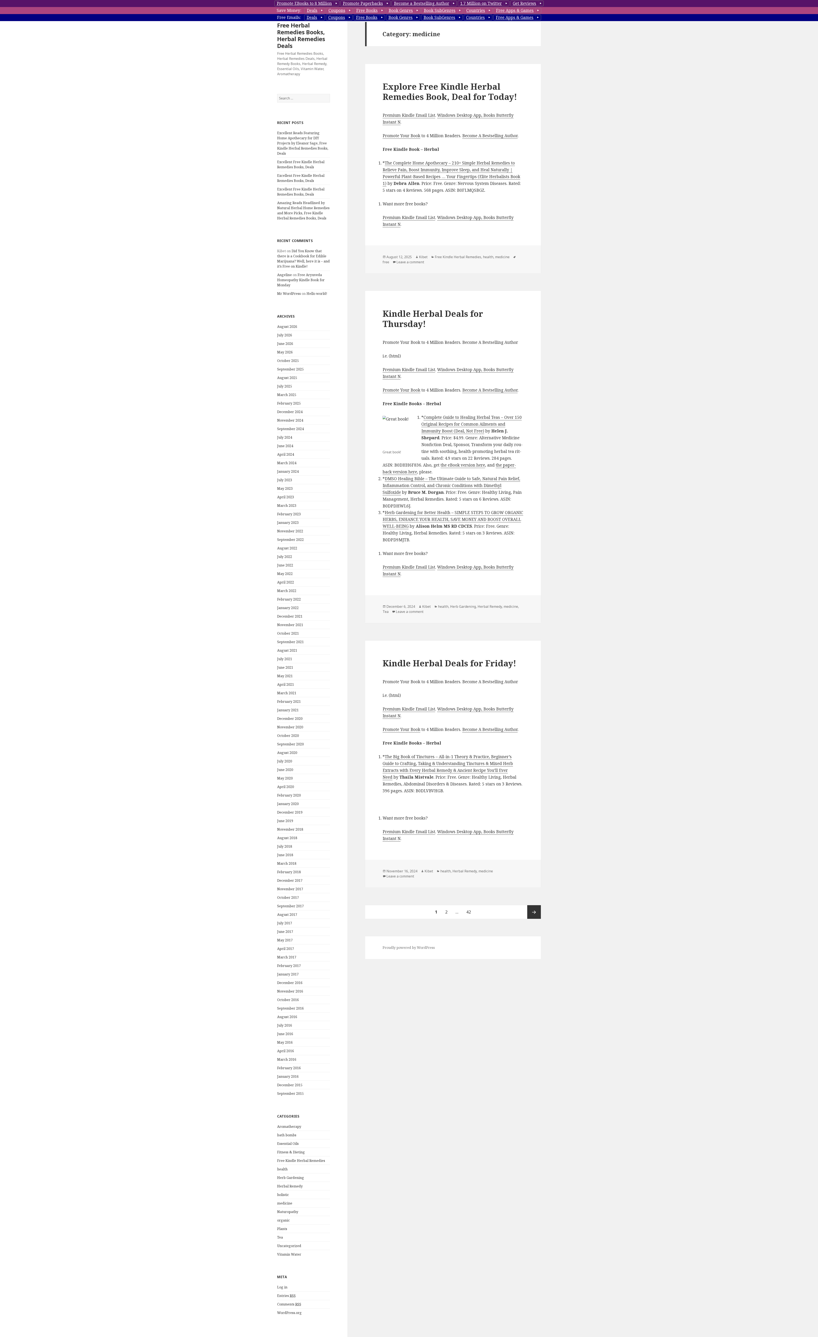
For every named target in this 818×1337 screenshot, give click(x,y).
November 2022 (290, 531)
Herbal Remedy (290, 1186)
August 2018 (287, 838)
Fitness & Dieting (291, 1152)
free (386, 262)
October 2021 (288, 633)
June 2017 (285, 931)
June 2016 (285, 1034)
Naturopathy (287, 1211)
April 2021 (285, 684)
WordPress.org (289, 1312)
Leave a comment (410, 262)
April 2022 (285, 582)
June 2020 (285, 769)
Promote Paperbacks (363, 3)
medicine (284, 1203)
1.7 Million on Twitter (481, 3)
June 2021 (285, 667)
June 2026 (285, 343)
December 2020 (289, 718)
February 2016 (289, 1068)
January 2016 (288, 1076)
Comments (289, 1304)
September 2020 (290, 744)
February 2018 (289, 872)
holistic (283, 1194)
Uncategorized (289, 1245)
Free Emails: (289, 17)
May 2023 (285, 488)
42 (470, 912)
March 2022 (286, 590)
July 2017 (284, 923)
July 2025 (284, 386)
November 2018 (290, 829)
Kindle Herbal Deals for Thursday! (433, 318)
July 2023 (284, 480)
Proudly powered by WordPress (409, 947)
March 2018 (286, 863)
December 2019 (289, 812)
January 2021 (288, 710)
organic (283, 1220)
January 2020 (288, 803)
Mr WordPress (289, 293)
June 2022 (285, 565)
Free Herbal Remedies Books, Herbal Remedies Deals (301, 35)
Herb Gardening (290, 1177)
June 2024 (285, 446)
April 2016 (285, 1051)
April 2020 (285, 786)
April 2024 (285, 454)
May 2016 (285, 1042)
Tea (280, 1237)
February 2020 (289, 795)
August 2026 (287, 326)
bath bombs (286, 1135)
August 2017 (287, 914)
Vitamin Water (289, 1254)
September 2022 (290, 539)
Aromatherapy (289, 1126)
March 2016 (286, 1059)
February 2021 (289, 701)
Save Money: (289, 10)
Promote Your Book (401, 135)
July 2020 (284, 761)
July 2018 (284, 846)
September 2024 (290, 428)
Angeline (284, 274)
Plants (282, 1228)
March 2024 (286, 463)
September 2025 (290, 369)
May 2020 (285, 778)
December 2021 (289, 616)
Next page (534, 912)
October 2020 (288, 735)
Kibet (423, 257)
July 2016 (284, 1025)
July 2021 (284, 659)
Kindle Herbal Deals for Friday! (449, 663)
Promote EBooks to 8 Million (304, 3)
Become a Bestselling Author (421, 3)
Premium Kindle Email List (409, 115)
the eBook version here (463, 465)
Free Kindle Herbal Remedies (301, 1160)
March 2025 (286, 394)
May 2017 (285, 940)
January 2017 (288, 974)
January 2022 (288, 607)
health (282, 1169)
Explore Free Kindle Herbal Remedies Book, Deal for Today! (450, 91)
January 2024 (288, 471)
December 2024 (289, 411)
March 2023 (286, 505)
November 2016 (290, 991)
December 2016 (289, 982)
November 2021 (290, 624)
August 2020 (287, 752)
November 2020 (290, 727)
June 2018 (285, 855)
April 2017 (285, 948)
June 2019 (285, 820)
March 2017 (286, 957)
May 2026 (285, 352)
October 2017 (288, 897)
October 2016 (288, 999)
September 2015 (290, 1093)
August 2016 (287, 1016)
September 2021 (290, 642)
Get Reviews (524, 3)
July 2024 (284, 437)
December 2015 (289, 1085)
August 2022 (287, 548)
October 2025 (288, 360)
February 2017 (289, 965)
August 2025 (287, 377)
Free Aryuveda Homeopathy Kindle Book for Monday (301, 279)
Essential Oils (288, 1143)
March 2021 (286, 693)
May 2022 (285, 573)
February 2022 (289, 599)
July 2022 (284, 556)
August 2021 (287, 650)
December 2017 (289, 880)
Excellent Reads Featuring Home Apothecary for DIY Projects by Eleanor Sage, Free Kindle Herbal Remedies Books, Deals (302, 143)
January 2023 (288, 522)
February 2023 (289, 514)
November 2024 (290, 420)
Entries (286, 1295)
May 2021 (285, 676)
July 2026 (284, 335)
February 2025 (289, 403)
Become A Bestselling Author (490, 135)
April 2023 (285, 497)
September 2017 (290, 906)
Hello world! (317, 293)
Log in (282, 1287)
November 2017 (290, 889)
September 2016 (290, 1008)
